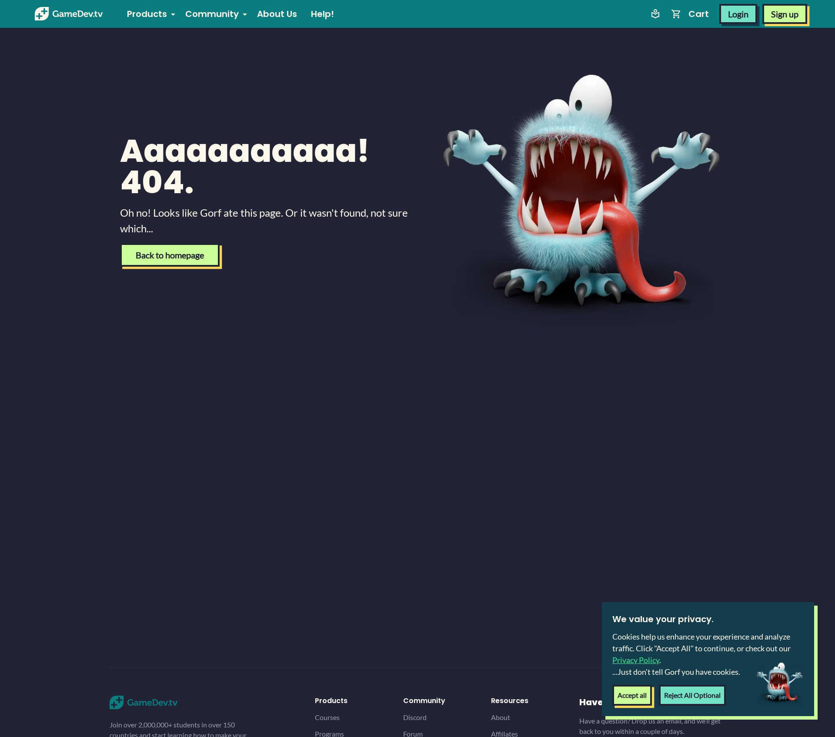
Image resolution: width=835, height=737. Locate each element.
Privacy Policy (635, 660)
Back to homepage (170, 255)
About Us (277, 14)
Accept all (632, 695)
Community (212, 14)
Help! (322, 14)
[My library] (655, 14)
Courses (327, 717)
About (500, 717)
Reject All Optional (692, 695)
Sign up (784, 14)
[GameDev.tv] (69, 14)
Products (147, 14)
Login (738, 14)
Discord (415, 717)
